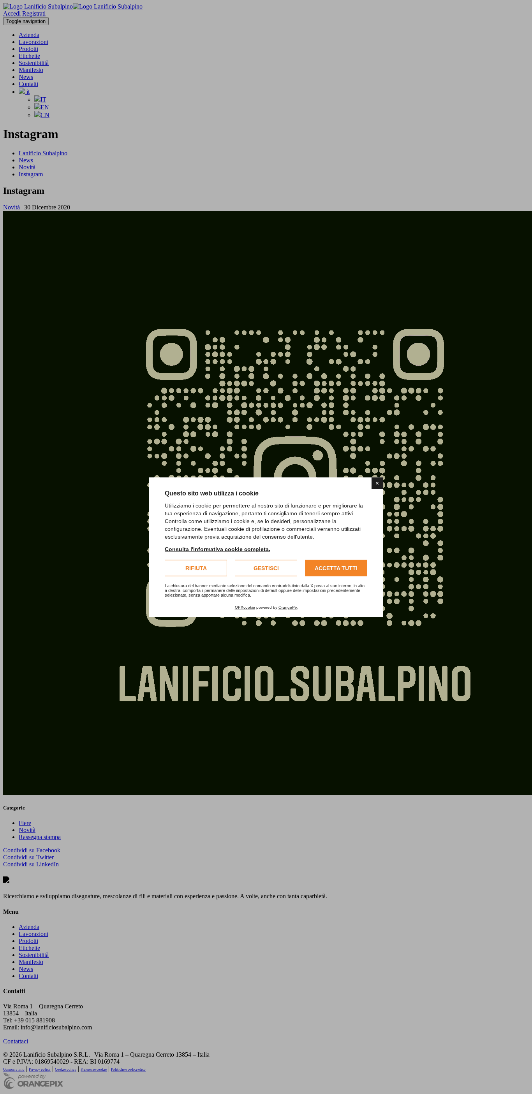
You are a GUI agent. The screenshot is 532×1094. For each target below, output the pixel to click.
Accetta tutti (336, 568)
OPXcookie (245, 607)
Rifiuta (196, 568)
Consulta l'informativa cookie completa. (217, 549)
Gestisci (266, 568)
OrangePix (288, 607)
